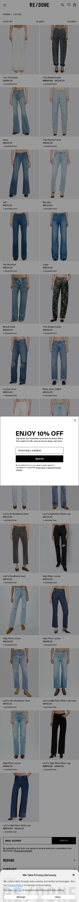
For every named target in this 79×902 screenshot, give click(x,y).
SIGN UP (39, 458)
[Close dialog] (75, 420)
